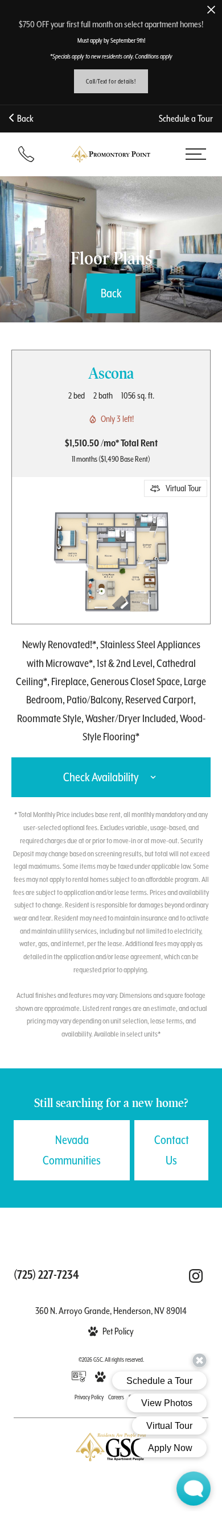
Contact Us (171, 1150)
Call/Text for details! (110, 81)
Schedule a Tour (186, 118)
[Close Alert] (211, 10)
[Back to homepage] (111, 153)
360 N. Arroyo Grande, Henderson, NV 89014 (111, 1310)
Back (24, 118)
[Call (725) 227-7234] (26, 154)
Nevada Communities (72, 1150)
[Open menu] (195, 154)
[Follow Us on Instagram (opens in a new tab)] (195, 1275)
